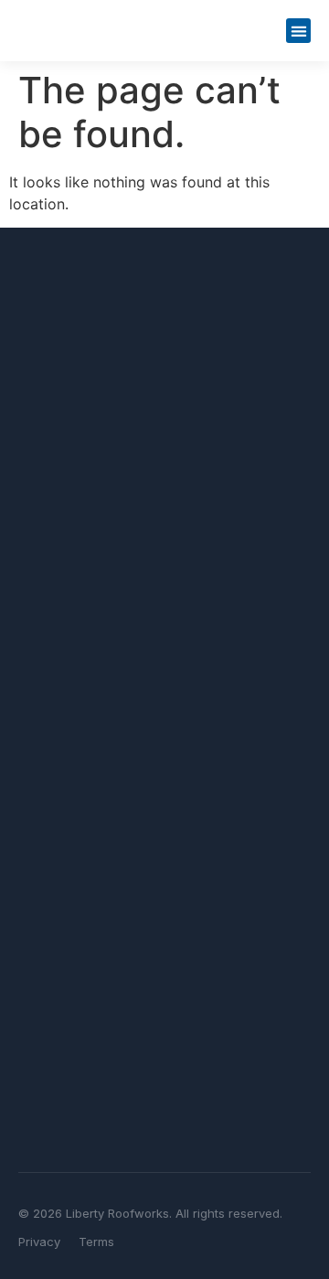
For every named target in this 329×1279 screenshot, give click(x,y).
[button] (298, 30)
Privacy (39, 1241)
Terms (96, 1241)
